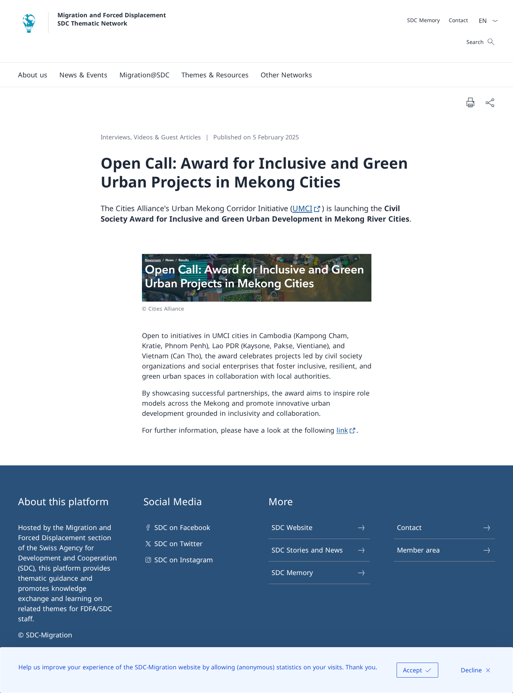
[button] (32, 75)
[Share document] (489, 102)
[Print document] (470, 102)
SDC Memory (292, 572)
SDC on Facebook (182, 527)
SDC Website (292, 527)
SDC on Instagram (183, 559)
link (342, 430)
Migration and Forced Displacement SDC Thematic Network (112, 19)
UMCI (302, 208)
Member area (418, 549)
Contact (409, 527)
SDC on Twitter (178, 543)
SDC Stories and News (307, 549)
